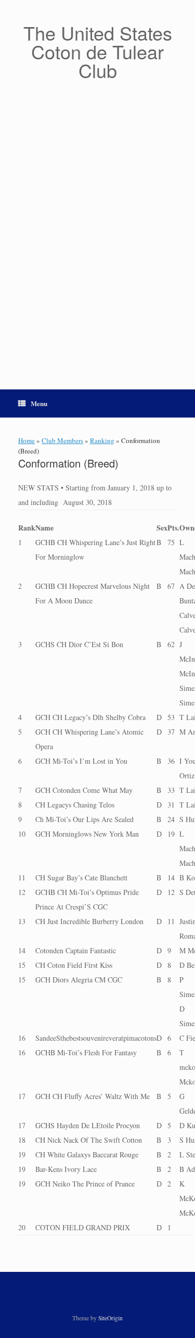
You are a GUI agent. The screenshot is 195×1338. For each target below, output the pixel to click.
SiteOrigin (110, 1318)
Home (26, 440)
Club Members (62, 440)
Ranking (102, 440)
